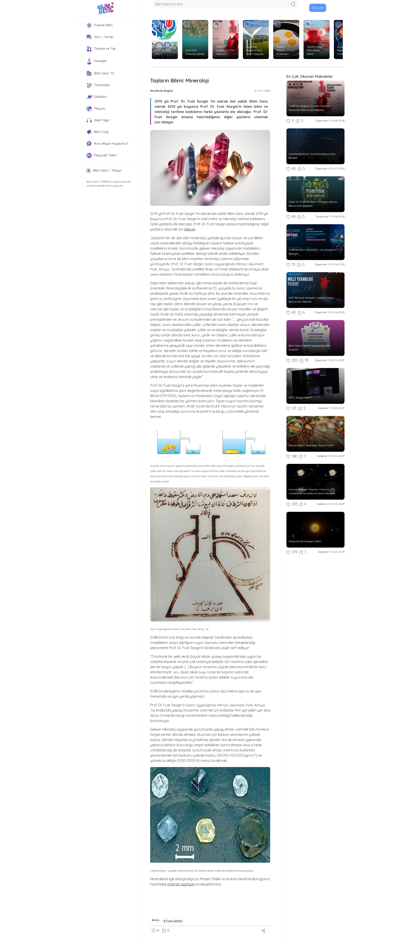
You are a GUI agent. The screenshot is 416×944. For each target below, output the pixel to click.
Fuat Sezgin (174, 920)
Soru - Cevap (103, 37)
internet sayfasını (181, 884)
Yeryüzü (99, 108)
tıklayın (189, 229)
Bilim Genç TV (103, 73)
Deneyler (100, 61)
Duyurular (322, 120)
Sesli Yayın (101, 120)
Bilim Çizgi (101, 132)
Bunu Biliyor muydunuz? (110, 144)
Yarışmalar (101, 85)
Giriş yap (317, 7)
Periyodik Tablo (105, 155)
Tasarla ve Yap (104, 49)
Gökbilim (100, 97)
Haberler (323, 408)
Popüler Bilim (103, 25)
